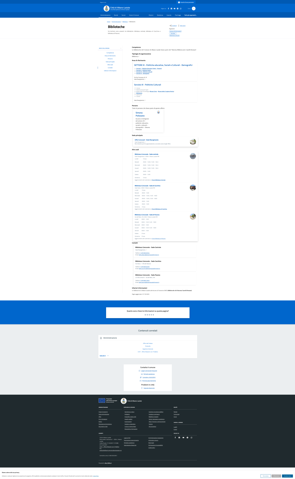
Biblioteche (139, 93)
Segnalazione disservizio (130, 445)
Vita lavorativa (152, 426)
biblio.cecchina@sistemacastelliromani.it (149, 268)
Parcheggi (178, 15)
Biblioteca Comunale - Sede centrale (146, 154)
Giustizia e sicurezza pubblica (156, 412)
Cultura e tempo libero (130, 426)
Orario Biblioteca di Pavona (158, 238)
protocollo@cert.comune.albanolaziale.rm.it (111, 450)
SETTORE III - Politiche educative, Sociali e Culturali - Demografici (163, 65)
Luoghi (175, 427)
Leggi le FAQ (127, 438)
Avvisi (175, 417)
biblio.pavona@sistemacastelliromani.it (149, 282)
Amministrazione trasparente (155, 438)
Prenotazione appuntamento (131, 440)
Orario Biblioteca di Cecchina (159, 209)
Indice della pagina (104, 48)
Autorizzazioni (128, 422)
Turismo (151, 424)
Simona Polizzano (140, 114)
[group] (148, 347)
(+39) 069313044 (144, 280)
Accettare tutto (287, 476)
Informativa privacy (153, 440)
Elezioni (151, 15)
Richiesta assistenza (129, 443)
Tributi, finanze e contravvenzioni (157, 422)
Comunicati (176, 414)
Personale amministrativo (105, 424)
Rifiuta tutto (276, 476)
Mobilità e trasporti (153, 417)
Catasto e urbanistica (130, 424)
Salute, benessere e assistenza (156, 419)
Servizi (123, 15)
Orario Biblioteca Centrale (158, 180)
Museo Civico (153, 91)
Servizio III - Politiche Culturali (147, 84)
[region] (147, 474)
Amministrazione (105, 15)
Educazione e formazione (131, 429)
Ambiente (127, 414)
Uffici (100, 417)
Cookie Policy (96, 476)
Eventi (175, 429)
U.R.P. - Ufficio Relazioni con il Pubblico (109, 447)
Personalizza (265, 476)
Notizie (175, 412)
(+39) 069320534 (144, 253)
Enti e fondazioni (103, 419)
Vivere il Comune (134, 15)
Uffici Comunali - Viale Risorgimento (146, 140)
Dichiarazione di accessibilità (155, 445)
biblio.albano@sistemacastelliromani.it (149, 255)
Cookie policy (151, 448)
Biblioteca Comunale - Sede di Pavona (147, 214)
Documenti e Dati (103, 426)
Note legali (151, 443)
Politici (100, 422)
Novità (116, 15)
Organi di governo (103, 412)
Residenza (160, 15)
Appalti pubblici (128, 419)
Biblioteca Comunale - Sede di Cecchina (147, 185)
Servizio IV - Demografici (142, 73)
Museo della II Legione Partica (166, 91)
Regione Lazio (103, 2)
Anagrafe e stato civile (130, 417)
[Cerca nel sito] (194, 8)
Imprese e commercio (154, 414)
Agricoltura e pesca (129, 412)
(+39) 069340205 (144, 267)
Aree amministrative (104, 414)
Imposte (169, 15)
